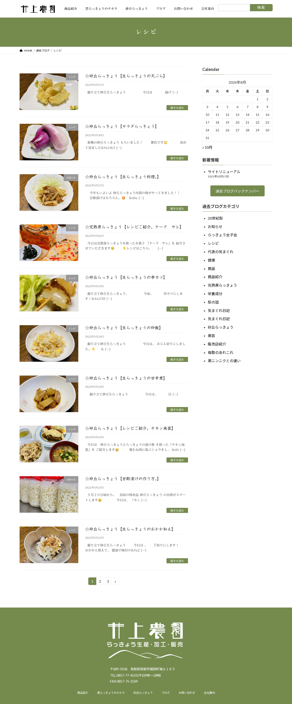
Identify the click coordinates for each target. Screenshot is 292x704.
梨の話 (213, 302)
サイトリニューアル (224, 171)
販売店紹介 (217, 344)
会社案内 (209, 692)
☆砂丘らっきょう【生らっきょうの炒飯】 (124, 328)
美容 (211, 335)
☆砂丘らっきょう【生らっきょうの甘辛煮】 (126, 378)
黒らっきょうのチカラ (111, 692)
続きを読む (177, 107)
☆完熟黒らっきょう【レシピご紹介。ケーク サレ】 (134, 227)
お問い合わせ (187, 692)
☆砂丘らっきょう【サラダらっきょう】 (122, 126)
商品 (211, 268)
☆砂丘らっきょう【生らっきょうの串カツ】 (126, 277)
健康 (211, 260)
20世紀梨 (215, 218)
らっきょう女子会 (222, 235)
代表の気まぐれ (220, 251)
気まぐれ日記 (219, 310)
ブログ (166, 692)
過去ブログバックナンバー (237, 191)
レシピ (213, 243)
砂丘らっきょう (220, 327)
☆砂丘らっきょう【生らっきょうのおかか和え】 (130, 529)
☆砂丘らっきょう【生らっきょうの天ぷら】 (126, 76)
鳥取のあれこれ (220, 352)
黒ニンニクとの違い (224, 360)
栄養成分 (215, 293)
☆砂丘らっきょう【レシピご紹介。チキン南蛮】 (130, 428)
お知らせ (215, 226)
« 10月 (207, 147)
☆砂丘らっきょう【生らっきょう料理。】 (123, 177)
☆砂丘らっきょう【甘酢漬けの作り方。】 (123, 479)
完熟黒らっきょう (222, 285)
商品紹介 (215, 277)
